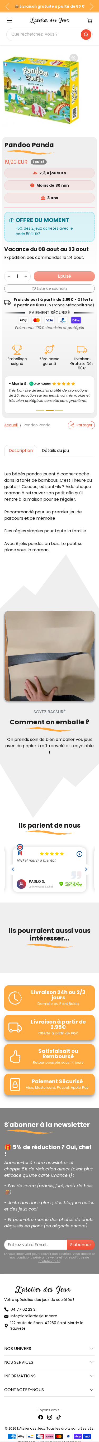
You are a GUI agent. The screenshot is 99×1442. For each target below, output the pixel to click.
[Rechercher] (86, 34)
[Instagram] (49, 1416)
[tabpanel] (49, 506)
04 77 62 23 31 (23, 1308)
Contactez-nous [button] (24, 1389)
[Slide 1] (40, 410)
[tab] (20, 450)
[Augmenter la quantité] (26, 276)
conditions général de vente (37, 1257)
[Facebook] (40, 1416)
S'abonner (80, 1244)
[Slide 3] (59, 410)
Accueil (11, 424)
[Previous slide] (6, 962)
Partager (84, 424)
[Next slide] (92, 962)
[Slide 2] (50, 410)
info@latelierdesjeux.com (34, 1315)
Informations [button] (20, 1375)
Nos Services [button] (18, 1362)
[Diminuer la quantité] (9, 276)
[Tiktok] (58, 1416)
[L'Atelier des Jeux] (50, 20)
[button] (9, 20)
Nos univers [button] (17, 1348)
